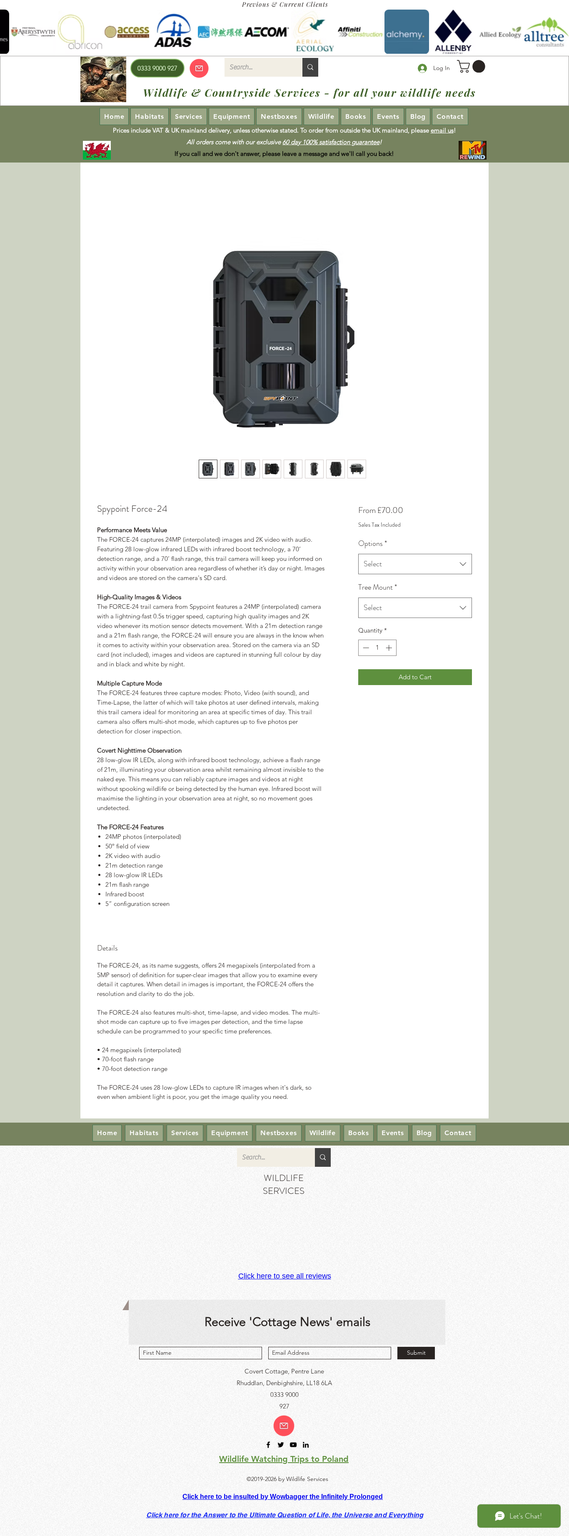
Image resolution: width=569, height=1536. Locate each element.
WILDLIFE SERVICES (283, 1184)
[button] (472, 66)
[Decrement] (365, 647)
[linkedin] (306, 1445)
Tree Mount (377, 587)
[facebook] (268, 1445)
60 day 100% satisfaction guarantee (330, 142)
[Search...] (310, 67)
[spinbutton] (377, 647)
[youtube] (293, 1445)
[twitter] (281, 1445)
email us (442, 130)
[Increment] (389, 647)
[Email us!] (283, 1425)
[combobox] (415, 564)
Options (372, 543)
